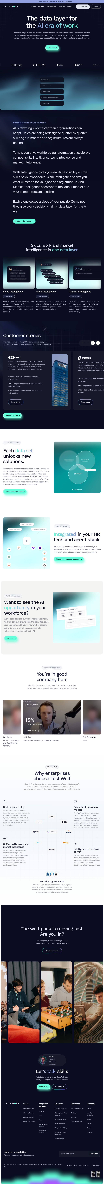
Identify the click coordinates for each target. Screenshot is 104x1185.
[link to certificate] (93, 1174)
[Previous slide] (93, 343)
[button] (33, 6)
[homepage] (11, 6)
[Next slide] (98, 343)
